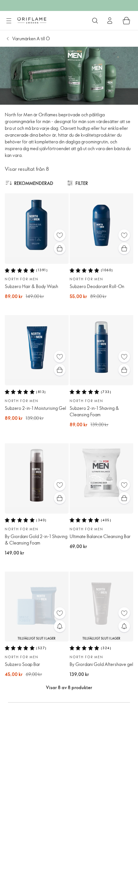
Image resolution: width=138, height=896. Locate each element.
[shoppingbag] (126, 20)
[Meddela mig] (59, 626)
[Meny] (9, 21)
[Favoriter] (59, 235)
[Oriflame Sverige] (32, 20)
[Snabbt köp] (59, 248)
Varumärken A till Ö (31, 38)
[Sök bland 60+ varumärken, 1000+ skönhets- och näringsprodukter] (95, 20)
